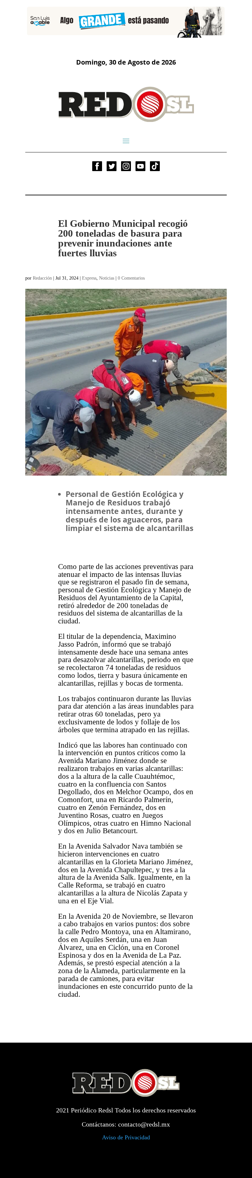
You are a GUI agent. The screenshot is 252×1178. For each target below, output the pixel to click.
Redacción (42, 278)
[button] (35, 21)
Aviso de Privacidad (126, 1137)
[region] (126, 21)
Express (89, 278)
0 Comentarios (131, 278)
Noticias (106, 278)
